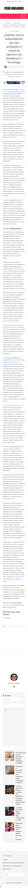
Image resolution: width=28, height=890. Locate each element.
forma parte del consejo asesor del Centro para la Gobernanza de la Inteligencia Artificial (13, 327)
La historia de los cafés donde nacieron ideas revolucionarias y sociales (20, 814)
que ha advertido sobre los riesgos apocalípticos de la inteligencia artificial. (13, 579)
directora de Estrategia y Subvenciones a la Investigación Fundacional (14, 362)
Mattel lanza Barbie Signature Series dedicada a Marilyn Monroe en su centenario (19, 831)
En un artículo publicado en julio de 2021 (12, 405)
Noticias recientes (14, 31)
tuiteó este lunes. (12, 178)
